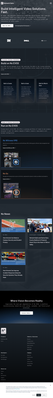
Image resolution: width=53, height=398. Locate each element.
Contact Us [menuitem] (3, 379)
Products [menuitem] (3, 336)
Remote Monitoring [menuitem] (31, 343)
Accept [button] (38, 395)
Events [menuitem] (2, 371)
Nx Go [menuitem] (2, 341)
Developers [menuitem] (4, 352)
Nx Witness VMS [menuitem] (4, 339)
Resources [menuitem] (3, 368)
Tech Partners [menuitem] (30, 357)
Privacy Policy (17, 388)
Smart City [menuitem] (29, 347)
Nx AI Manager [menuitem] (4, 359)
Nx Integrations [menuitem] (4, 357)
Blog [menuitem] (2, 373)
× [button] (50, 384)
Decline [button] (44, 395)
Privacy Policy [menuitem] (30, 363)
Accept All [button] (34, 395)
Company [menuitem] (29, 352)
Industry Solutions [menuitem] (32, 336)
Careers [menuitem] (28, 359)
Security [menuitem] (28, 339)
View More (29, 349)
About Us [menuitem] (29, 355)
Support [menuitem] (2, 377)
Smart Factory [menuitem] (30, 345)
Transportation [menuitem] (30, 341)
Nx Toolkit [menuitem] (3, 355)
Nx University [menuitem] (3, 375)
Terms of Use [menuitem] (29, 361)
